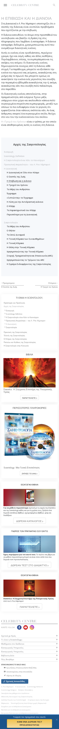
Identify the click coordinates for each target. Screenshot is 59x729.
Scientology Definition (14, 156)
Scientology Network (35, 687)
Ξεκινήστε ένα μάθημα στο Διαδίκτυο (15, 693)
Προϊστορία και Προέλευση (14, 303)
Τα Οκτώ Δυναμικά (16, 234)
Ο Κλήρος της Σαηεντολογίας (15, 339)
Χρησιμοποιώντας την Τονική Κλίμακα (25, 251)
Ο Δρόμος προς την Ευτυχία (38, 700)
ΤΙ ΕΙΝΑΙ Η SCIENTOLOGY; (29, 297)
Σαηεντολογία (11, 222)
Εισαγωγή (8, 151)
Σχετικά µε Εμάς (8, 636)
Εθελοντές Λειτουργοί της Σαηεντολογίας (16, 697)
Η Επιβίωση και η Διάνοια (19, 180)
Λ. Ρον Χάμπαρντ (7, 687)
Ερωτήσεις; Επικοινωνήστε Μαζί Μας (21, 667)
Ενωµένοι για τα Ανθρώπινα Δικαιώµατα (16, 706)
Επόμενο (52, 283)
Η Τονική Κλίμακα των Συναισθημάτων (25, 238)
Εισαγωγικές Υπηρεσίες (12, 647)
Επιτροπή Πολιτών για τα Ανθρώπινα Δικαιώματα (19, 713)
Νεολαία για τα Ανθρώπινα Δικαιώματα (15, 710)
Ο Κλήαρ (11, 206)
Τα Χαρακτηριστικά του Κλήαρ (21, 210)
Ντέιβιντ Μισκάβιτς (25, 690)
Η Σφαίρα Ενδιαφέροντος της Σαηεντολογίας (29, 264)
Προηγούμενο (9, 283)
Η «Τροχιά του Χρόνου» (14, 121)
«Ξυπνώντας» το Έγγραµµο (20, 197)
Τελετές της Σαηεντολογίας (14, 335)
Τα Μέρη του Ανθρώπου (18, 189)
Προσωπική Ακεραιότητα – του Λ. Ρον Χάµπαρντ (27, 164)
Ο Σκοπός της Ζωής (16, 176)
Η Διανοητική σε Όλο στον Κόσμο (23, 172)
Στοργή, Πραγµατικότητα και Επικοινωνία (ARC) (30, 255)
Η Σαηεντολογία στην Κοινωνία (16, 345)
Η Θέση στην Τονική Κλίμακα (20, 247)
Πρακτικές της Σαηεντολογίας (15, 332)
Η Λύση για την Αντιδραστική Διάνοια (25, 201)
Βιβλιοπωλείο (7, 655)
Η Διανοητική (10, 168)
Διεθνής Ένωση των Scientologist (13, 700)
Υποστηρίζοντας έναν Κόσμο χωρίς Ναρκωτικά (28, 703)
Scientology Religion (9, 690)
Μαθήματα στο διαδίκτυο (12, 644)
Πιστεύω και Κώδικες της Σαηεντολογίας (20, 342)
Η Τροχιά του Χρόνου (17, 185)
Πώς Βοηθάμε (7, 659)
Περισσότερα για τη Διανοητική (22, 214)
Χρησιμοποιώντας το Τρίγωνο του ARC (25, 260)
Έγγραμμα (11, 193)
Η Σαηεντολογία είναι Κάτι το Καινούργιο (24, 160)
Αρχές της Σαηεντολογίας (14, 306)
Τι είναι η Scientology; (11, 639)
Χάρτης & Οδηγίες (13, 675)
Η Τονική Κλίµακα (15, 243)
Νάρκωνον (5, 703)
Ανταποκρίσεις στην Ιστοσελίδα (19, 671)
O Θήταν (11, 230)
